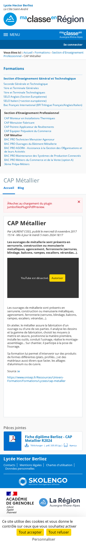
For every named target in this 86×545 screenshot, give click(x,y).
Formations (42, 52)
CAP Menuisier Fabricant (19, 123)
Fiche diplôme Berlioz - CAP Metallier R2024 (48, 438)
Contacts (9, 465)
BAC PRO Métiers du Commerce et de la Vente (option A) (38, 160)
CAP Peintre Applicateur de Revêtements (29, 127)
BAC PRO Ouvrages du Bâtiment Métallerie (30, 144)
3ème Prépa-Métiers (17, 164)
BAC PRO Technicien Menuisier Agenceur (29, 139)
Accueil (27, 52)
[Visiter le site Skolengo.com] (43, 485)
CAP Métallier (13, 135)
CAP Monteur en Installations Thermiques (29, 118)
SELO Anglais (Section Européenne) (25, 97)
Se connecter (73, 45)
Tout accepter (30, 532)
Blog (21, 188)
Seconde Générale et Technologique (26, 84)
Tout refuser (59, 532)
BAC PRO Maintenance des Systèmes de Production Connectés (42, 156)
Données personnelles (19, 468)
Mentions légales (31, 465)
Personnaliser (43, 539)
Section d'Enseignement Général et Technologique (40, 78)
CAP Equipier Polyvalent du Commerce (27, 131)
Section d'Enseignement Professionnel (31, 113)
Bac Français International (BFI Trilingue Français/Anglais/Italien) (43, 105)
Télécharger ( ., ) (46, 445)
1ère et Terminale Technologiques (24, 92)
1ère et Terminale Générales (21, 88)
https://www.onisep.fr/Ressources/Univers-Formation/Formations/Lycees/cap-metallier (36, 379)
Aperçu (70, 445)
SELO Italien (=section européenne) (25, 101)
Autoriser (57, 278)
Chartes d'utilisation (59, 465)
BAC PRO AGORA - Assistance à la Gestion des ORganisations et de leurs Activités (43, 149)
